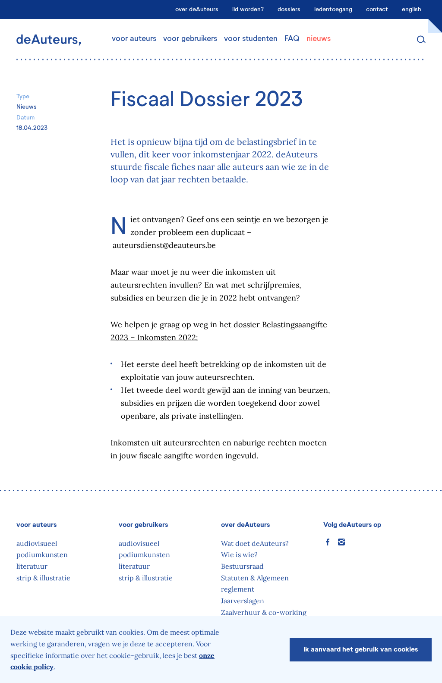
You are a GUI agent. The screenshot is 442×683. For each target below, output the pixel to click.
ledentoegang (333, 9)
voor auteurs (134, 39)
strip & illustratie (43, 577)
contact (377, 9)
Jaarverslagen (242, 600)
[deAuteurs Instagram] (341, 542)
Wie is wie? (239, 554)
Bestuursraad (242, 566)
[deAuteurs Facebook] (327, 542)
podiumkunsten (42, 554)
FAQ (292, 39)
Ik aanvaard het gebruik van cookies (360, 649)
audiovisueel (36, 543)
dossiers (289, 9)
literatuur (31, 566)
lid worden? (248, 9)
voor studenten (251, 39)
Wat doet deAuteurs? (255, 543)
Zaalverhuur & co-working (263, 612)
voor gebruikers (190, 39)
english (411, 9)
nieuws (318, 39)
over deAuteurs (196, 9)
